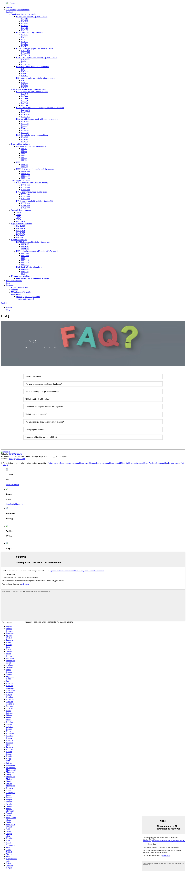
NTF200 (24, 167)
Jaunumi (14, 290)
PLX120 (24, 142)
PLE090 (24, 41)
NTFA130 (25, 176)
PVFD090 (25, 189)
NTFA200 (25, 178)
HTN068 (25, 253)
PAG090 (24, 98)
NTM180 (25, 249)
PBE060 (24, 80)
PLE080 (24, 39)
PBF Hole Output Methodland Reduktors (32, 67)
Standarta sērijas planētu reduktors (24, 14)
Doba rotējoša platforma (20, 144)
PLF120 (24, 28)
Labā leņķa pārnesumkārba (137, 463)
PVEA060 (25, 51)
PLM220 (24, 126)
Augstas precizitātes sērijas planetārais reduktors (30, 89)
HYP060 (24, 269)
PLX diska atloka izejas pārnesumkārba (32, 135)
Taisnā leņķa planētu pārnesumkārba (99, 463)
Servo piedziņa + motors (21, 210)
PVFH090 (25, 208)
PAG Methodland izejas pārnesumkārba (32, 92)
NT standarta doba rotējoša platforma (31, 146)
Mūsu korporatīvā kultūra (21, 292)
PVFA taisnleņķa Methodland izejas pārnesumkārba (36, 57)
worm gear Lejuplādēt (25, 299)
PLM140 (24, 121)
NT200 (24, 155)
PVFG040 (25, 194)
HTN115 (24, 258)
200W (18, 215)
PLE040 (24, 35)
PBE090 (24, 82)
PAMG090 (25, 114)
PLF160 (24, 30)
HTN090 (25, 256)
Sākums (9, 7)
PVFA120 (25, 64)
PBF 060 (24, 69)
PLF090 (24, 26)
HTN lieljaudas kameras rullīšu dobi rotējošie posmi (37, 251)
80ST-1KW (21, 221)
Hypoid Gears (173, 463)
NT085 (24, 151)
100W (18, 212)
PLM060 (24, 128)
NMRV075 (20, 237)
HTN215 (25, 260)
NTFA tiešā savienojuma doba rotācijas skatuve (35, 169)
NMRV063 (20, 235)
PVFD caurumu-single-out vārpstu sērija (32, 183)
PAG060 (24, 96)
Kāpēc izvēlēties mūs (19, 287)
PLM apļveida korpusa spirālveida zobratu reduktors (37, 119)
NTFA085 (25, 174)
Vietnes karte (52, 463)
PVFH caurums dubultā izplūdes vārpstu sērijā (34, 201)
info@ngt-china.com (17, 459)
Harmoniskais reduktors (20, 276)
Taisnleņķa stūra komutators (22, 180)
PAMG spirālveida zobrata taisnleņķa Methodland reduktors (40, 108)
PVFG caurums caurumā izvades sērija (31, 192)
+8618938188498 (15, 454)
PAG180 (24, 105)
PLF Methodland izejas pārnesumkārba (31, 16)
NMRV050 (20, 233)
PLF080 (24, 23)
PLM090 (24, 130)
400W (18, 217)
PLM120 (24, 133)
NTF (18, 162)
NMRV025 (20, 226)
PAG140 (24, 103)
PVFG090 (25, 199)
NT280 (24, 158)
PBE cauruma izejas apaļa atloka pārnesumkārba (35, 78)
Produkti (9, 12)
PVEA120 (25, 55)
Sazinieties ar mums (14, 281)
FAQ (8, 283)
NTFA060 (25, 171)
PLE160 (24, 46)
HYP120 (24, 271)
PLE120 (24, 44)
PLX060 (24, 137)
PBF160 (24, 73)
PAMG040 (25, 110)
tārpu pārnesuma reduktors (21, 224)
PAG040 (24, 94)
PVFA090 (25, 62)
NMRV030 (20, 228)
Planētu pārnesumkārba (158, 463)
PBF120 (24, 76)
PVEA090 (25, 53)
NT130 (24, 153)
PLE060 (24, 37)
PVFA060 (25, 60)
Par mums (10, 285)
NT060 (24, 149)
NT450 (24, 160)
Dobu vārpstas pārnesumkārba (71, 463)
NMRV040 (20, 230)
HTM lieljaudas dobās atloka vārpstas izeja (33, 242)
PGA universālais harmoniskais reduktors (32, 278)
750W (18, 219)
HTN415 (25, 265)
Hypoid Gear (120, 463)
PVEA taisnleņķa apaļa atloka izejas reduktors (34, 48)
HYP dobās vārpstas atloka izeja (29, 267)
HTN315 (25, 262)
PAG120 (24, 101)
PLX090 (24, 139)
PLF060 (24, 21)
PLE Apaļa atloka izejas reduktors (29, 32)
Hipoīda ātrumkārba (19, 240)
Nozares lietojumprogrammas (17, 10)
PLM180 (24, 123)
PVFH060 (25, 205)
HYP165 (24, 274)
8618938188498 (12, 485)
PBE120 (24, 85)
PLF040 (24, 19)
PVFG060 (25, 196)
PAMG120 (25, 117)
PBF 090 (24, 71)
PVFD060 (25, 187)
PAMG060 (25, 112)
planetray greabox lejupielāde (28, 297)
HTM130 (25, 246)
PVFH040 (25, 203)
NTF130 (24, 164)
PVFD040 (25, 185)
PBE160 (24, 87)
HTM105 (25, 244)
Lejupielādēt (16, 294)
